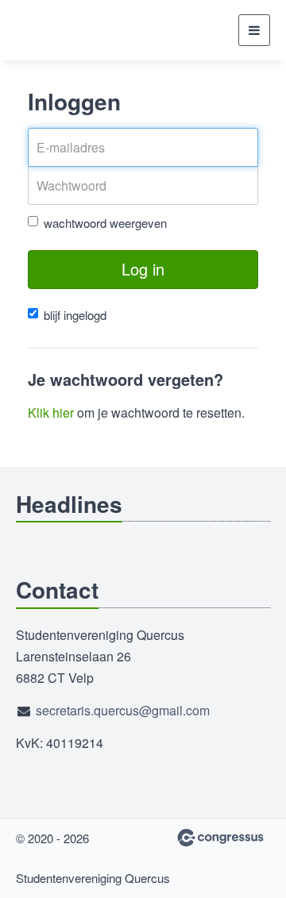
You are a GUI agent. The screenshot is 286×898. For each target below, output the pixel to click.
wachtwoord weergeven (105, 222)
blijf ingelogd (75, 314)
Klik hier (51, 412)
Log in (143, 268)
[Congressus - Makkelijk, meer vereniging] (220, 837)
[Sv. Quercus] (55, 30)
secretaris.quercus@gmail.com (123, 710)
